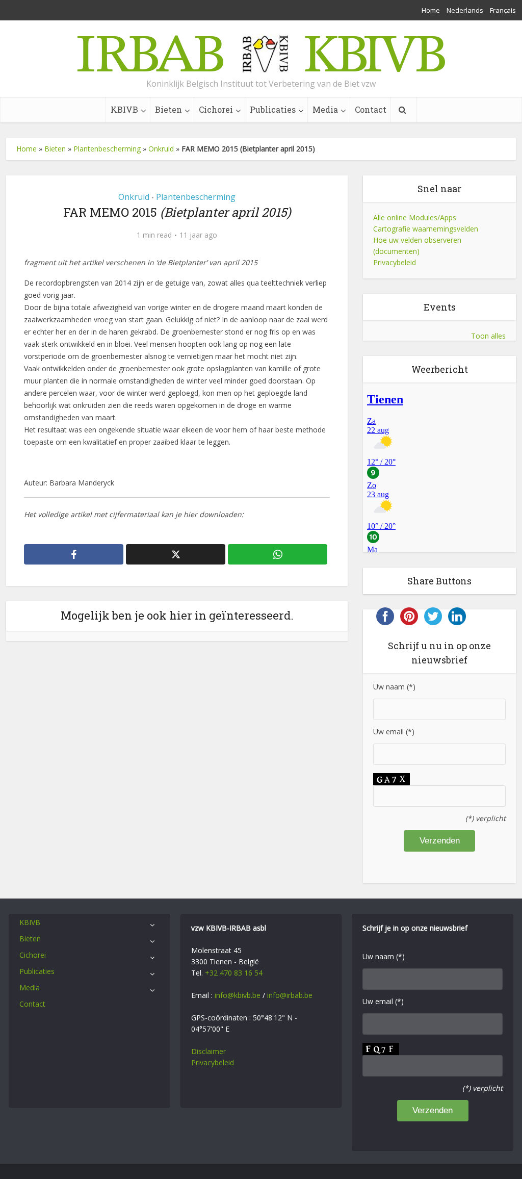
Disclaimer (208, 1051)
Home (431, 10)
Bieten (168, 109)
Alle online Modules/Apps (414, 217)
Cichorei (216, 109)
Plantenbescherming (107, 148)
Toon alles (488, 336)
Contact (370, 109)
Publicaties (273, 109)
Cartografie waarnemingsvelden (425, 229)
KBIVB (124, 109)
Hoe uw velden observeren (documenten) (417, 245)
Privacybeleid (394, 262)
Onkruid (161, 148)
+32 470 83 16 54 (234, 973)
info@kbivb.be (237, 995)
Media (325, 109)
